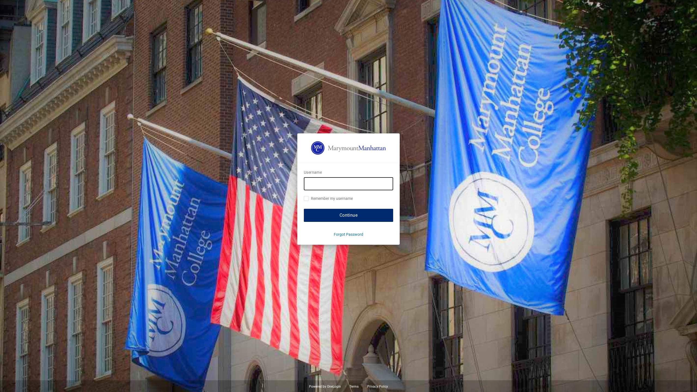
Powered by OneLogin (325, 386)
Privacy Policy (377, 386)
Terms (354, 386)
